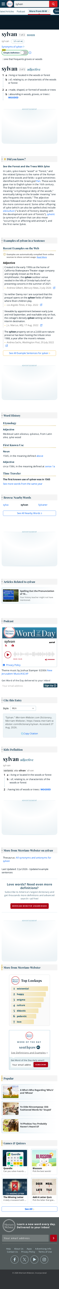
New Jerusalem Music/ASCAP (27, 672)
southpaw (27, 1047)
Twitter (24, 1259)
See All (28, 1209)
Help (9, 1248)
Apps (30, 1248)
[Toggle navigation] (3, 4)
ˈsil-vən (17, 41)
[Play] (7, 654)
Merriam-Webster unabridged (29, 906)
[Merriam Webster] (29, 1036)
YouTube (34, 1259)
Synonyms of (12, 46)
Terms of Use (45, 1251)
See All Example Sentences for (28, 353)
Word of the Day (29, 1042)
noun (31, 34)
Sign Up (49, 685)
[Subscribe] (6, 645)
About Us (19, 1248)
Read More (42, 257)
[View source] (54, 287)
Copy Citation (31, 733)
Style (6, 708)
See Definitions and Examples (28, 1052)
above (39, 455)
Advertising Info (43, 1248)
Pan (38, 181)
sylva (5, 504)
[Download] (12, 645)
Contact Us (13, 1251)
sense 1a (50, 466)
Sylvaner (42, 504)
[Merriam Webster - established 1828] (10, 4)
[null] (38, 1047)
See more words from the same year (22, 483)
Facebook (15, 1259)
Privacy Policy (28, 1251)
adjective (33, 69)
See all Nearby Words (28, 513)
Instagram (44, 1259)
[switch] (15, 52)
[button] (39, 11)
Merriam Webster (9, 1226)
